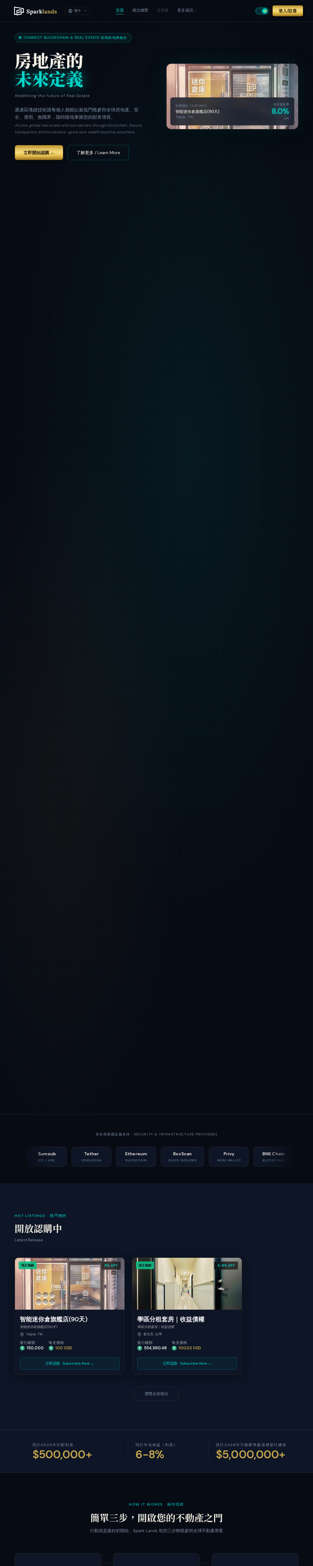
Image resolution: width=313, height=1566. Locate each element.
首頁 (120, 10)
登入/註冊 (288, 10)
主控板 (163, 10)
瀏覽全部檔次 (156, 1393)
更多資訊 (185, 10)
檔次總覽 (140, 10)
